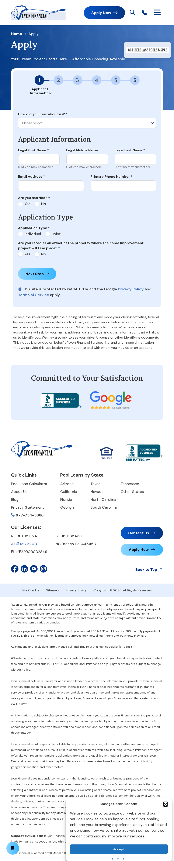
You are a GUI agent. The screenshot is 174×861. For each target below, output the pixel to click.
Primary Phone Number (111, 176)
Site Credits (30, 590)
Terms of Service (33, 294)
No (43, 203)
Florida (66, 499)
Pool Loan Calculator (29, 483)
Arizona (67, 483)
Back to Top (146, 569)
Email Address (31, 176)
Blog (15, 499)
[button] (165, 804)
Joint (56, 234)
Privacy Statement (27, 507)
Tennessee (130, 483)
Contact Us (138, 533)
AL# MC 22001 (24, 543)
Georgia (67, 507)
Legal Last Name (130, 150)
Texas (95, 483)
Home (16, 34)
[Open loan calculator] (12, 848)
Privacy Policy (131, 289)
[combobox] (87, 123)
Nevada (97, 491)
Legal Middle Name (82, 150)
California (68, 491)
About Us (19, 491)
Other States (132, 491)
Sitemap (52, 590)
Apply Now (101, 12)
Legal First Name (33, 150)
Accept (119, 849)
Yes (27, 203)
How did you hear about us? (42, 114)
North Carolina (103, 499)
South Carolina (103, 507)
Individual (33, 234)
